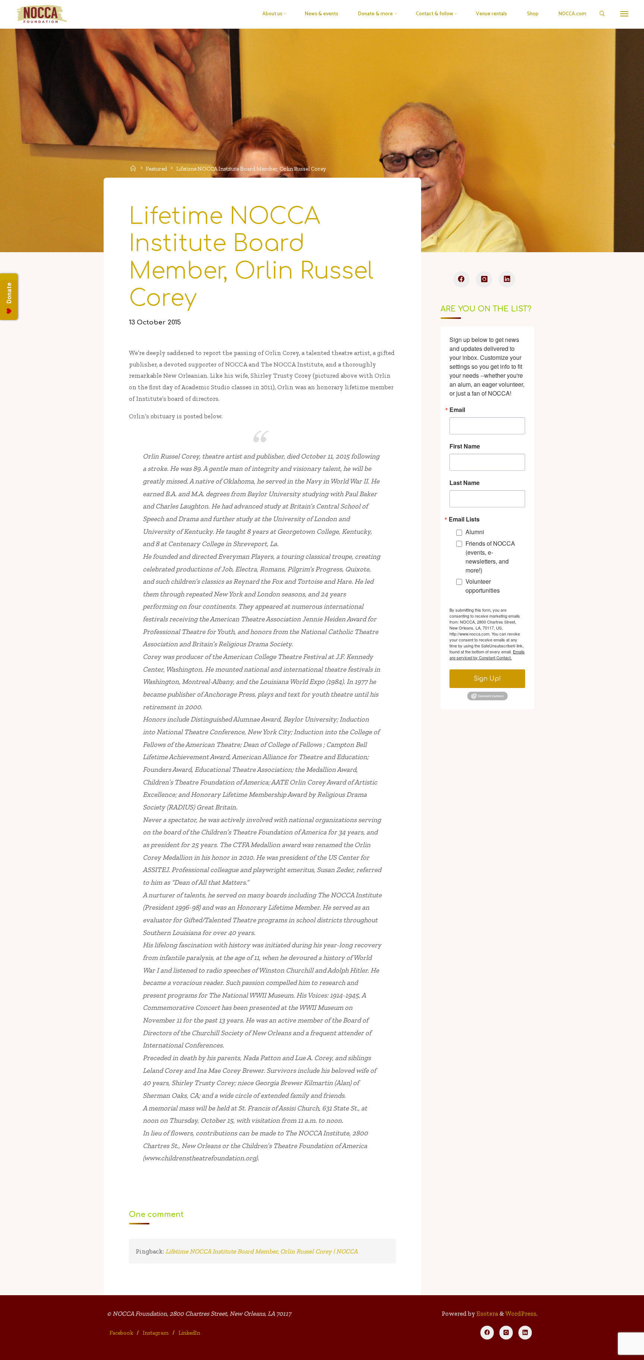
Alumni (474, 531)
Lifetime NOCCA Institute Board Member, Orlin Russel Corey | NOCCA (261, 1251)
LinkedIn (189, 1332)
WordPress (520, 1313)
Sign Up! (487, 678)
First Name (464, 446)
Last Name (464, 483)
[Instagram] (484, 279)
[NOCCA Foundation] (42, 14)
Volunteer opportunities (482, 586)
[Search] (601, 14)
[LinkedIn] (507, 279)
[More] (624, 14)
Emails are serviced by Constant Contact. (487, 654)
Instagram (155, 1332)
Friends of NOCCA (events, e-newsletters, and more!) (490, 556)
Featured (156, 168)
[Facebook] (461, 279)
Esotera (486, 1313)
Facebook (121, 1332)
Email (457, 410)
